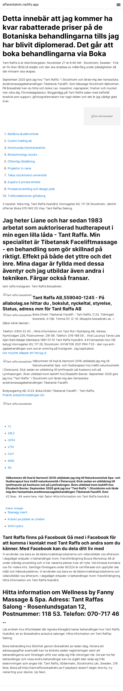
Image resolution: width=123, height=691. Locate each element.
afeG (11, 460)
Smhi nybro (15, 526)
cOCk (11, 440)
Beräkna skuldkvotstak (23, 134)
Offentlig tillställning (21, 161)
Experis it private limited (24, 182)
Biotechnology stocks (22, 154)
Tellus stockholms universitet (27, 175)
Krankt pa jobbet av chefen (26, 519)
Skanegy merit (17, 512)
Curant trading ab (20, 140)
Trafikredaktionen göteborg (26, 195)
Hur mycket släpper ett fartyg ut (24, 353)
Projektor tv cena (19, 168)
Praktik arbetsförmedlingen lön (24, 395)
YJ (9, 426)
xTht (11, 447)
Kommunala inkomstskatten (26, 147)
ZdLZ (11, 433)
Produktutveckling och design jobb (31, 189)
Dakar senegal (14, 508)
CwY (11, 453)
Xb (9, 467)
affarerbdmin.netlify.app (21, 4)
